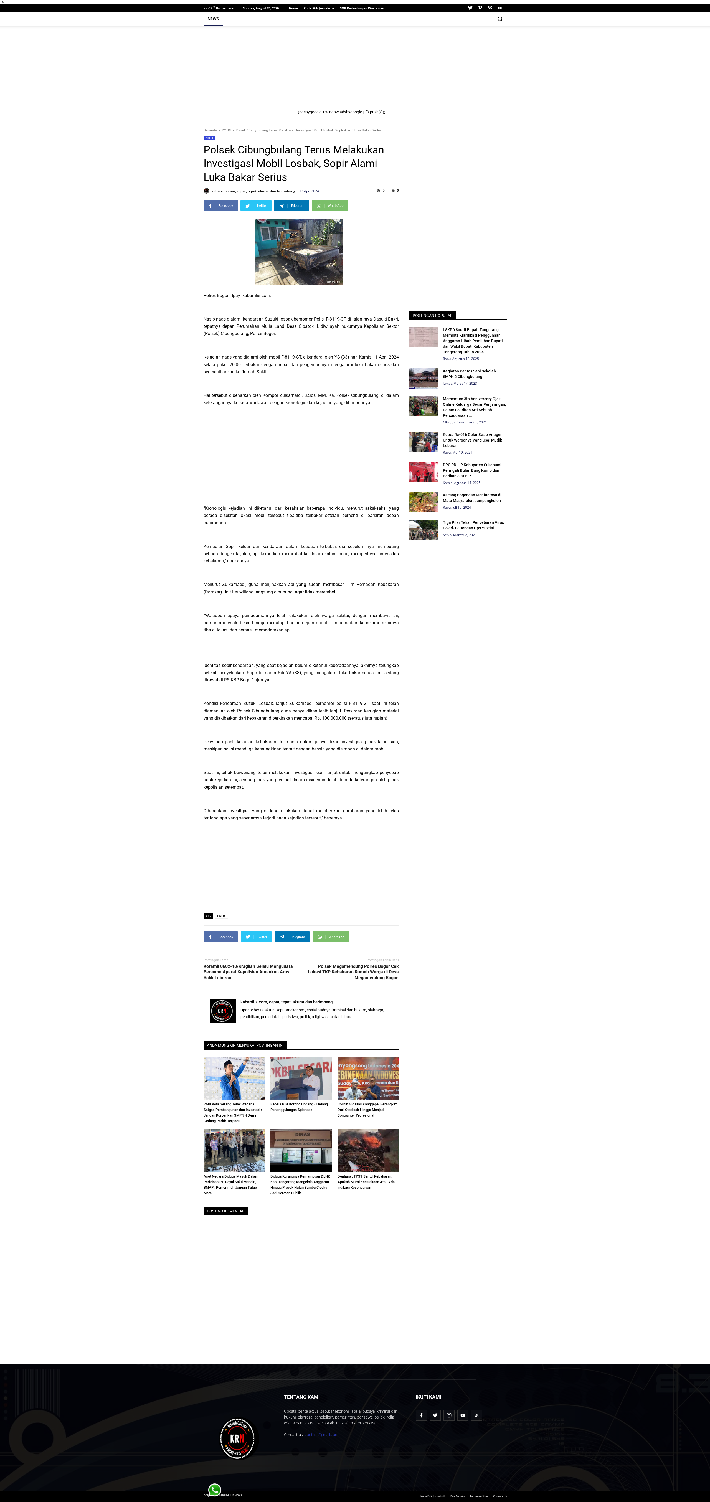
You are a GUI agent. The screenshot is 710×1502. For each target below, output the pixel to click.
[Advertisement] (399, 71)
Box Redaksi (457, 1496)
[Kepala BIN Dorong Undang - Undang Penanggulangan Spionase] (301, 1078)
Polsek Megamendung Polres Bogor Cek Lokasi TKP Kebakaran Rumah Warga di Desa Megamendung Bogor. (353, 972)
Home (293, 8)
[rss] (476, 1415)
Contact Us (500, 1496)
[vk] (490, 8)
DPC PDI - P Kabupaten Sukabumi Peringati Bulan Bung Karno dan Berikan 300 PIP (472, 470)
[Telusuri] (500, 19)
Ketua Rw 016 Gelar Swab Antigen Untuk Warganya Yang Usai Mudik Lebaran (473, 440)
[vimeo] (480, 8)
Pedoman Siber (479, 1496)
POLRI (209, 138)
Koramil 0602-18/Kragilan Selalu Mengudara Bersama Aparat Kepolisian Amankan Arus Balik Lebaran (248, 972)
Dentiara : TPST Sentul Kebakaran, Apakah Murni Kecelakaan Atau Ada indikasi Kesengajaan (366, 1181)
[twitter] (470, 8)
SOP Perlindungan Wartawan (362, 8)
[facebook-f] (421, 1415)
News (213, 18)
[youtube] (499, 8)
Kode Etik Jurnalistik (319, 8)
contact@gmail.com (321, 1434)
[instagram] (449, 1415)
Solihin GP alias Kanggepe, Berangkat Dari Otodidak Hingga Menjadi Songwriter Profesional (367, 1109)
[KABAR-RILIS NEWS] (239, 1438)
